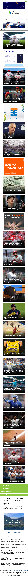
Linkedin (10, 570)
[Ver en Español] (26, 1)
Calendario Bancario (5, 494)
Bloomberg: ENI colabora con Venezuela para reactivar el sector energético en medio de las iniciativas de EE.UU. (13, 558)
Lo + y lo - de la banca (6, 491)
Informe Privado (8, 16)
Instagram (15, 570)
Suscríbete (15, 16)
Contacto (22, 16)
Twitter (20, 570)
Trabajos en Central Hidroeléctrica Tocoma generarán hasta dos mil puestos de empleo (12, 540)
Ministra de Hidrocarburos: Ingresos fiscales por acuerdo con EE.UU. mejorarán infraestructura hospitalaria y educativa (13, 564)
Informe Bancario (5, 488)
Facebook (25, 570)
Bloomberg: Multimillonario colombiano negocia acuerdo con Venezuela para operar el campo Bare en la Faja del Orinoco (13, 552)
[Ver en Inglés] (25, 1)
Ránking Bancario (5, 485)
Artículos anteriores (14, 532)
